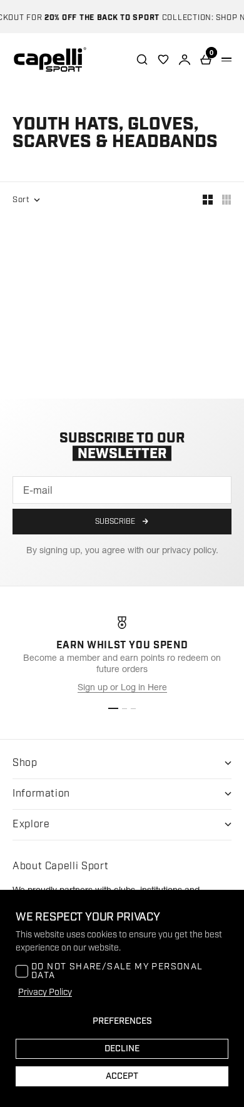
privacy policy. (190, 550)
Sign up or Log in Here (122, 687)
